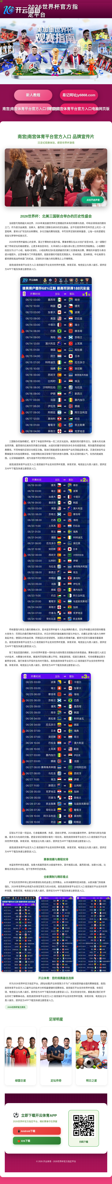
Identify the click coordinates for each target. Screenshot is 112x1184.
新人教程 (33, 95)
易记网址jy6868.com (78, 95)
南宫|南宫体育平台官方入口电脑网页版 (79, 109)
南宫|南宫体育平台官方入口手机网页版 (33, 109)
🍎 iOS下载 (23, 1141)
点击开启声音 (93, 200)
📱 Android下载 (26, 1131)
